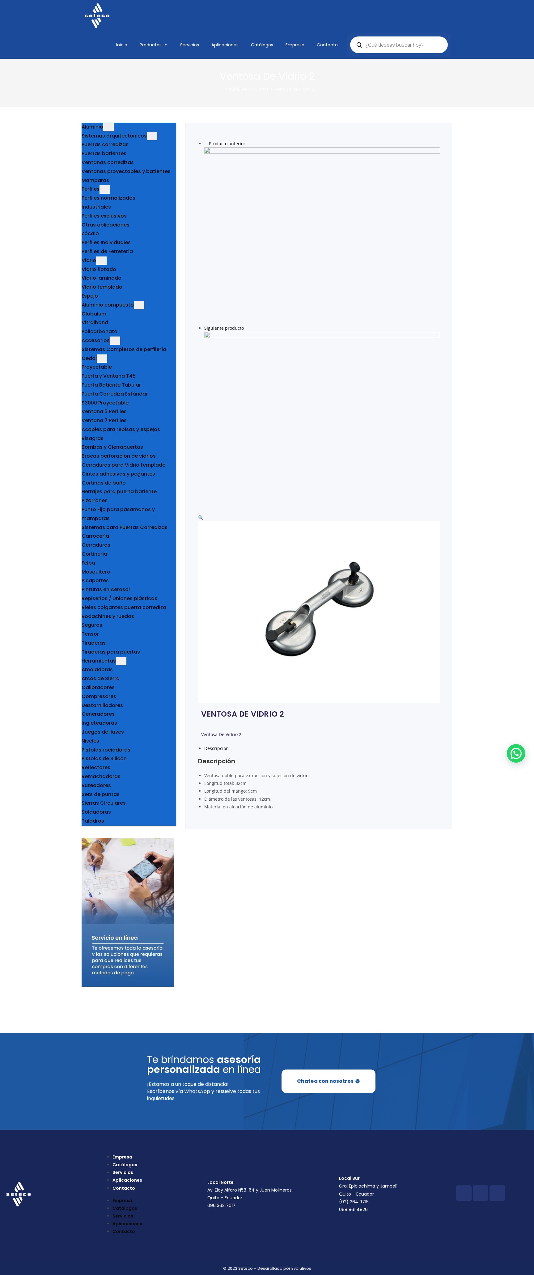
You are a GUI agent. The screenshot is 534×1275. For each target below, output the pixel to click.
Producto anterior (227, 143)
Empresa (295, 45)
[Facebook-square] (464, 1193)
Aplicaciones (225, 45)
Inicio (121, 45)
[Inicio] (221, 89)
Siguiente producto (224, 328)
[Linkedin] (497, 1193)
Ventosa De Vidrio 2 (294, 89)
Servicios (189, 45)
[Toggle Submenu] (108, 127)
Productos (151, 45)
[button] (200, 517)
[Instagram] (480, 1193)
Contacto (327, 45)
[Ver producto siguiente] (246, 328)
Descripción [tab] (216, 748)
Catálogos (262, 45)
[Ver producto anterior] (206, 143)
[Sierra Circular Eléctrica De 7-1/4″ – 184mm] (322, 235)
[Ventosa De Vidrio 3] (322, 420)
